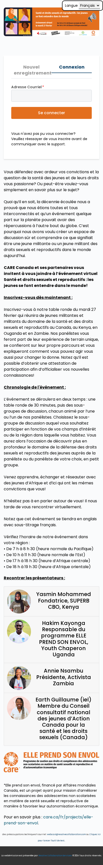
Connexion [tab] (71, 67)
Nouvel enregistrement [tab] (33, 70)
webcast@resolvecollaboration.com (66, 834)
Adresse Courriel (26, 87)
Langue (71, 5)
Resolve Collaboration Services (55, 855)
